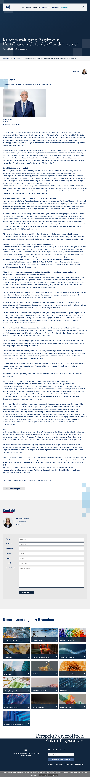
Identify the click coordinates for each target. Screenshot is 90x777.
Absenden (25, 593)
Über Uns (55, 7)
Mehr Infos (43, 775)
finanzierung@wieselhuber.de (12, 124)
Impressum (59, 764)
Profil (17, 524)
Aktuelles (17, 58)
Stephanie (19, 519)
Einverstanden (53, 775)
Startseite (6, 58)
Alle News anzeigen (13, 489)
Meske (26, 519)
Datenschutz (79, 764)
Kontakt (50, 764)
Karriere (64, 7)
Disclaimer (69, 764)
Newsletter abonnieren (60, 759)
